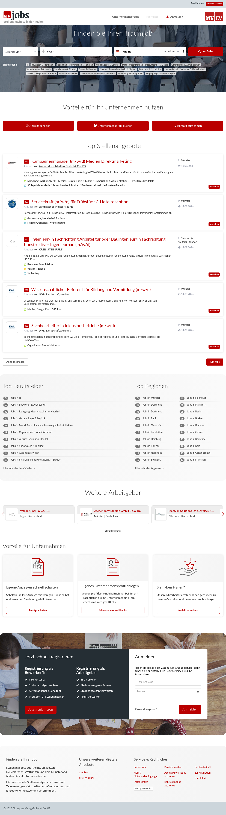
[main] (113, 385)
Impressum (140, 767)
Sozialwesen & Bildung (65, 69)
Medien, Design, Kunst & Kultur (41, 74)
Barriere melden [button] (173, 767)
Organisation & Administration (185, 65)
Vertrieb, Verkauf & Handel (38, 69)
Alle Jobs (28, 166)
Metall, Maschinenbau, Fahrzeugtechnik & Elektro (145, 65)
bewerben (214, 187)
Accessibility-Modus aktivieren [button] (175, 775)
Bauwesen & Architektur (42, 65)
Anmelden (176, 17)
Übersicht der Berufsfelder (17, 468)
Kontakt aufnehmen (188, 610)
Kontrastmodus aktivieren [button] (172, 784)
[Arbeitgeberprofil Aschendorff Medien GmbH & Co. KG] (86, 514)
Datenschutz (141, 782)
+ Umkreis (170, 51)
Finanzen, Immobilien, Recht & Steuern (118, 69)
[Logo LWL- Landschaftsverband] (12, 291)
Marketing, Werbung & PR (130, 74)
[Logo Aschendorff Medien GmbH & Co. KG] (12, 163)
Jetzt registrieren (40, 709)
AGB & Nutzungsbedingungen (146, 775)
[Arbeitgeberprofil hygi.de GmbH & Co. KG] (12, 519)
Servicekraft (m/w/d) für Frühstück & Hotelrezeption (79, 202)
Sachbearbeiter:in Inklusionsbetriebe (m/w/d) (73, 326)
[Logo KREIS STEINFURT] (12, 241)
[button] (183, 51)
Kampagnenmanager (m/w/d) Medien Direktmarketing (81, 161)
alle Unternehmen (113, 531)
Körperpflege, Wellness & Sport (160, 74)
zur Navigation (203, 773)
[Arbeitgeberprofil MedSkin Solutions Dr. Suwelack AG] (160, 514)
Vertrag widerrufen (143, 789)
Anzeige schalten (214, 4)
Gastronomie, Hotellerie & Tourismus (98, 74)
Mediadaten (197, 3)
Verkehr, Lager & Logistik (107, 65)
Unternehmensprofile (125, 16)
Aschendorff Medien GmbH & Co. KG (62, 166)
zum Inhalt (200, 778)
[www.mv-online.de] (209, 16)
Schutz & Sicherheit (68, 74)
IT (27, 65)
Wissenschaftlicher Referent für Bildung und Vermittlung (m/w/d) (91, 290)
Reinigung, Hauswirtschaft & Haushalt (75, 65)
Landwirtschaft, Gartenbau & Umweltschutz (185, 69)
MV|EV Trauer (86, 778)
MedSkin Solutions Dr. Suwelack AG (191, 511)
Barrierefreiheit (203, 767)
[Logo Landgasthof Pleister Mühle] (12, 203)
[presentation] (223, 514)
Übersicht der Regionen (148, 468)
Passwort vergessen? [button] (146, 709)
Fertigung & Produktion (150, 69)
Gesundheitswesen (88, 69)
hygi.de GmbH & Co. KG (35, 511)
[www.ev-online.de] (219, 16)
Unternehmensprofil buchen (113, 610)
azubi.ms (83, 772)
